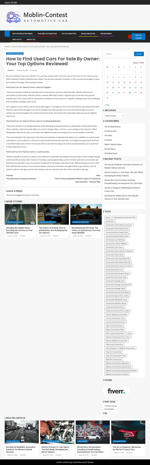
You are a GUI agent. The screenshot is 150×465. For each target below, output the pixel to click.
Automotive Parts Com (114, 270)
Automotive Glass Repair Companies (119, 251)
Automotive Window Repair (116, 303)
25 (113, 92)
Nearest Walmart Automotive (116, 341)
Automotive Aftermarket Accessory (119, 225)
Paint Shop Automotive (114, 344)
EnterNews (77, 462)
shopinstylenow (111, 406)
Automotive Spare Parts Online (117, 296)
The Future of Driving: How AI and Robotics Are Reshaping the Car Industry (53, 230)
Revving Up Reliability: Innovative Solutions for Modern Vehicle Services (20, 449)
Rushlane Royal (88, 33)
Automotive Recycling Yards (116, 277)
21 (130, 87)
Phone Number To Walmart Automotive (120, 348)
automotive (110, 221)
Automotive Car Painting (115, 240)
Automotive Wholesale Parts (116, 299)
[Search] (126, 36)
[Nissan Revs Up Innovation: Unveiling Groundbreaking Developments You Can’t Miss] (93, 432)
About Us (31, 39)
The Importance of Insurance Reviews (21, 177)
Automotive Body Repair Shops (117, 236)
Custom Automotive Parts (115, 322)
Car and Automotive (47, 33)
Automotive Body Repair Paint (117, 232)
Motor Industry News (23, 33)
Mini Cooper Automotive (115, 333)
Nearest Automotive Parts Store (118, 337)
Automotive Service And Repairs (118, 292)
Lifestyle (108, 140)
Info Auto (17, 39)
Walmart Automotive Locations (117, 374)
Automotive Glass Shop (114, 255)
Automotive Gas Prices (114, 247)
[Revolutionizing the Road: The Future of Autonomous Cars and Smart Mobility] (86, 214)
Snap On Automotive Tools (116, 356)
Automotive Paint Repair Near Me (118, 262)
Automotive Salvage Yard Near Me (118, 285)
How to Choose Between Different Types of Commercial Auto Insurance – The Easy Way (77, 178)
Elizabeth (11, 70)
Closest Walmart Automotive (116, 314)
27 (124, 92)
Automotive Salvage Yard (115, 281)
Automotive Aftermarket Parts (117, 228)
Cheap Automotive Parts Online (117, 311)
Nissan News (106, 33)
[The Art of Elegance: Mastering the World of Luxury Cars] (128, 432)
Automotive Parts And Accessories (119, 266)
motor (129, 333)
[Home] (7, 33)
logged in (20, 195)
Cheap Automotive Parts (115, 307)
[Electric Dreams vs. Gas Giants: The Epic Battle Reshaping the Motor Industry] (57, 432)
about (108, 217)
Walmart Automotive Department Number (121, 370)
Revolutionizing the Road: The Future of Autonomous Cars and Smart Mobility (86, 230)
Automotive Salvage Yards (115, 288)
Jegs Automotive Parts (114, 326)
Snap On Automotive (113, 352)
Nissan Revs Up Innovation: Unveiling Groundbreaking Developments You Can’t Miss (90, 449)
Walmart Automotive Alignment (117, 363)
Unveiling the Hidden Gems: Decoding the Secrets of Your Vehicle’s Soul (19, 230)
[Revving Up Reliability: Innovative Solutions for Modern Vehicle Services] (22, 432)
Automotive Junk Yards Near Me (117, 258)
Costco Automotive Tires (115, 318)
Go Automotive (69, 33)
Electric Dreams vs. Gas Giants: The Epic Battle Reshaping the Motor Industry (55, 449)
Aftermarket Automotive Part (124, 217)
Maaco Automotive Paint (115, 329)
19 (119, 87)
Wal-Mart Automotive (114, 359)
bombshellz (109, 409)
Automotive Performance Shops (117, 273)
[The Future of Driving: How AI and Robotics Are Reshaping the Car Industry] (53, 214)
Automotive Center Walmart (116, 243)
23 (141, 87)
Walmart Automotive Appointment (118, 367)
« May (107, 105)
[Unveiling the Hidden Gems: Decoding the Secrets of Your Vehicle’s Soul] (20, 214)
